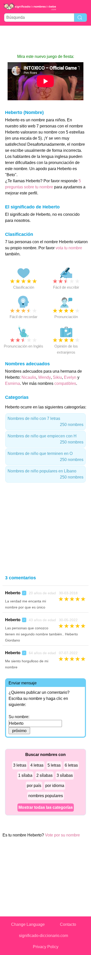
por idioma (54, 785)
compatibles (65, 383)
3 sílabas (65, 775)
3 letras (19, 765)
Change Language (28, 924)
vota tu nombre (69, 248)
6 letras (71, 765)
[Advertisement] (45, 39)
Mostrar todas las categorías (45, 807)
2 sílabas (44, 775)
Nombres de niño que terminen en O (45, 456)
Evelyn (70, 377)
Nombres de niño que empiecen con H (45, 439)
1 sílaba (25, 775)
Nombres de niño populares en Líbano (45, 474)
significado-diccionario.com (43, 935)
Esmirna (12, 383)
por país (34, 785)
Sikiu (57, 377)
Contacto (68, 924)
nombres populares (45, 796)
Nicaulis (28, 377)
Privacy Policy (45, 947)
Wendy (44, 377)
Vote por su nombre (62, 835)
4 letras (36, 765)
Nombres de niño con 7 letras (45, 421)
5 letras (54, 765)
